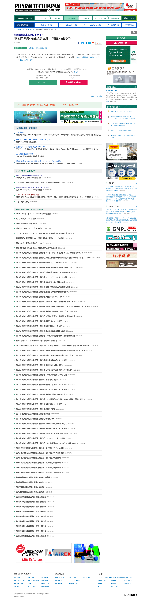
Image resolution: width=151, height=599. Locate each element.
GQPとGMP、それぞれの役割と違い (33, 177)
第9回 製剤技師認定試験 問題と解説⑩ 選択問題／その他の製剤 (44, 448)
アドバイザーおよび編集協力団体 (107, 577)
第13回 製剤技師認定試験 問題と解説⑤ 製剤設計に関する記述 (43, 326)
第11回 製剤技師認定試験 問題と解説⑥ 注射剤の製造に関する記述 (45, 394)
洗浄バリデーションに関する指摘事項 (34, 189)
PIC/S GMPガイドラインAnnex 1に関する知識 (37, 214)
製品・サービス (59, 577)
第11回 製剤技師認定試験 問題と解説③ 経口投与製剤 (40, 409)
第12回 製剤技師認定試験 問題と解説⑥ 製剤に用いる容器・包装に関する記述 (49, 355)
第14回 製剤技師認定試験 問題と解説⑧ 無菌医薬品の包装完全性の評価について (49, 267)
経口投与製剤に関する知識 (30, 219)
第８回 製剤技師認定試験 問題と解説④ (35, 526)
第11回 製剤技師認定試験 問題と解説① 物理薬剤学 (39, 419)
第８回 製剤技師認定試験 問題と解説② (35, 536)
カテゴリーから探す (74, 580)
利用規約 (113, 580)
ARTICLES (72, 18)
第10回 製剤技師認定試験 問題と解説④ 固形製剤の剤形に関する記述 (45, 428)
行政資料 (16, 586)
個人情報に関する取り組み (124, 577)
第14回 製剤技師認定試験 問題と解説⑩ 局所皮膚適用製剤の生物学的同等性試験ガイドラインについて (58, 258)
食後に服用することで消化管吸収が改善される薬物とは (41, 341)
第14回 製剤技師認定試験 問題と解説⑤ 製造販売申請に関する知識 (45, 282)
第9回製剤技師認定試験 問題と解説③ (34, 482)
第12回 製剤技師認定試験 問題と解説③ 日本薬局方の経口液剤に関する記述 (48, 370)
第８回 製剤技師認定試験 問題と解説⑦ (35, 511)
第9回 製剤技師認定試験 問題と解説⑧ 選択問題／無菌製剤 (42, 458)
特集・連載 (57, 18)
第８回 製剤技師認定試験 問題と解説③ (35, 531)
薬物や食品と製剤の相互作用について (34, 243)
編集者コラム (45, 583)
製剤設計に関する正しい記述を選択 (33, 228)
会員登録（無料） (75, 82)
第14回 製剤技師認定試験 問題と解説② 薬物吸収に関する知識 (43, 297)
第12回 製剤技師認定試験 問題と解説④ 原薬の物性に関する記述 (44, 365)
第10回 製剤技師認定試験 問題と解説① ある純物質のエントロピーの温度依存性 (50, 443)
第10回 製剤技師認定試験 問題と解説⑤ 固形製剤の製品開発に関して (45, 424)
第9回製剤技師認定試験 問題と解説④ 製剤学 (37, 477)
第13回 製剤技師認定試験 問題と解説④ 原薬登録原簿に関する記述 (44, 331)
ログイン (44, 82)
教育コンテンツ (128, 18)
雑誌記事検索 (115, 18)
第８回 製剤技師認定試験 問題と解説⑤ (35, 521)
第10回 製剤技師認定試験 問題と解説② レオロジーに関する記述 (44, 438)
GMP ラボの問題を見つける (34, 141)
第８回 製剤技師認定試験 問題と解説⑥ (35, 516)
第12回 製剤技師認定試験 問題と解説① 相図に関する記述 (41, 380)
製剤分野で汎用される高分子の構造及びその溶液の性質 (41, 248)
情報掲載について (74, 583)
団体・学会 (44, 580)
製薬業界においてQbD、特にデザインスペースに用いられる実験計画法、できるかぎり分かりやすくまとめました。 (59, 134)
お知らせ (30, 583)
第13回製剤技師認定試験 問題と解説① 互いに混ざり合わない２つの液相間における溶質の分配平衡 (57, 345)
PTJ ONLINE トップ (19, 29)
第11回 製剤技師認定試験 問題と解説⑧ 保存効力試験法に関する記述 (45, 384)
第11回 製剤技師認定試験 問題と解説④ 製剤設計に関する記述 (43, 404)
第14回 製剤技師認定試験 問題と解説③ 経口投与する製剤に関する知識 (46, 292)
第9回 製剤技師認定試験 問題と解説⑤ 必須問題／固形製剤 (42, 472)
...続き (108, 101)
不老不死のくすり (26, 202)
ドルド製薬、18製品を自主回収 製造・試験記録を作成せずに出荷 (45, 182)
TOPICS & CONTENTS (24, 18)
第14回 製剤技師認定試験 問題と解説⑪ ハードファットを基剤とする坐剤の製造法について (54, 253)
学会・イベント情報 (100, 18)
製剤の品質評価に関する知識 (31, 223)
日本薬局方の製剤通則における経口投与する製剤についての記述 (44, 238)
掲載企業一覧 (115, 25)
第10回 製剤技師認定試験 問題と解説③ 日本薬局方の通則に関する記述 (46, 433)
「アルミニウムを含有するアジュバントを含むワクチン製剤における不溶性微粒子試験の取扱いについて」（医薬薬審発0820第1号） (121, 188)
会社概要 (113, 583)
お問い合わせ (127, 583)
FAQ (99, 586)
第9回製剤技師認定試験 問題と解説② (34, 487)
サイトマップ (114, 586)
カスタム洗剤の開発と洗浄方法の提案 (30, 155)
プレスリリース (32, 586)
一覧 (134, 87)
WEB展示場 (59, 574)
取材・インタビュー (19, 580)
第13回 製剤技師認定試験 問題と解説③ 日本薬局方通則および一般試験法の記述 (49, 336)
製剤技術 (31, 48)
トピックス (43, 18)
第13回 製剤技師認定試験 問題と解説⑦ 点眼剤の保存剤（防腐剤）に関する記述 (49, 316)
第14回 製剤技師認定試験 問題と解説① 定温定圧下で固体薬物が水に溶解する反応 (50, 301)
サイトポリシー (102, 580)
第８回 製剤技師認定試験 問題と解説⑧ (35, 507)
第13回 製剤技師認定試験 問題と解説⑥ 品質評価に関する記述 (43, 321)
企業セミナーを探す (71, 25)
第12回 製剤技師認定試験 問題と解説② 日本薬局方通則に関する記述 (45, 375)
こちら (76, 72)
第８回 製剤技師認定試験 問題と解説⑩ (35, 497)
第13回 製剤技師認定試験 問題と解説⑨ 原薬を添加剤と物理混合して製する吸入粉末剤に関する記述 (57, 306)
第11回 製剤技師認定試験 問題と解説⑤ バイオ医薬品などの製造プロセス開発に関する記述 (54, 399)
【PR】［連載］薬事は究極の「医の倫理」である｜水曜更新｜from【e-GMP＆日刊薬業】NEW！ (48, 105)
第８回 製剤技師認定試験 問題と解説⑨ (35, 502)
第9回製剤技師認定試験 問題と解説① (34, 492)
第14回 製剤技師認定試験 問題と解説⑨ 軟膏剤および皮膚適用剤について (47, 262)
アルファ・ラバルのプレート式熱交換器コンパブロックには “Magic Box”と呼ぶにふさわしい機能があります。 (57, 148)
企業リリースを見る (95, 25)
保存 (100, 43)
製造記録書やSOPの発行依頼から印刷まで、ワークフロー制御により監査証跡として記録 (49, 162)
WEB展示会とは (59, 583)
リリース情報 (86, 577)
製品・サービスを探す (47, 25)
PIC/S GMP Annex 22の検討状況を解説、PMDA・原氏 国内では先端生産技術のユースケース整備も (57, 196)
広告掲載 (100, 583)
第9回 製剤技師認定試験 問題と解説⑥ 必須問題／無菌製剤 (42, 468)
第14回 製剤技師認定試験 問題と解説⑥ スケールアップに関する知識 (45, 277)
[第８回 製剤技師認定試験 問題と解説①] (89, 43)
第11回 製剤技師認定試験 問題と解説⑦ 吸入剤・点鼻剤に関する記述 (45, 389)
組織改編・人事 (18, 583)
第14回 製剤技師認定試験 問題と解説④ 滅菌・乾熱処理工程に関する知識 (47, 287)
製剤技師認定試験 (41, 48)
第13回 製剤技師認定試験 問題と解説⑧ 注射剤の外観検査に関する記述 (46, 311)
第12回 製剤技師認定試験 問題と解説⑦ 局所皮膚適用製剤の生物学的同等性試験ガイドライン (54, 350)
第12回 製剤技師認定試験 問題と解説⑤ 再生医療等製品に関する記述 (45, 360)
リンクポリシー (128, 580)
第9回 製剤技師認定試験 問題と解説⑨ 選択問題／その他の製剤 (44, 453)
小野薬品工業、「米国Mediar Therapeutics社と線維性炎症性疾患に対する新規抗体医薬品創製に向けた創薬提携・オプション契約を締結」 (121, 220)
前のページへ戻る (96, 96)
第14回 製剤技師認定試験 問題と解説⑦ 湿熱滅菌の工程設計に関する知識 (47, 272)
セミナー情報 (72, 577)
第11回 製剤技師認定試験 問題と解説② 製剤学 (37, 414)
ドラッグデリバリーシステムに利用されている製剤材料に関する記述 (45, 233)
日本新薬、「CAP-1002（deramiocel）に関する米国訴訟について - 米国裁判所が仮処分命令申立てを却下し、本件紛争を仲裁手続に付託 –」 (121, 212)
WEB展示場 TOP (22, 25)
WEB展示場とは (129, 25)
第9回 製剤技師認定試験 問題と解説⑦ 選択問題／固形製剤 (42, 463)
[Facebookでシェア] (79, 43)
